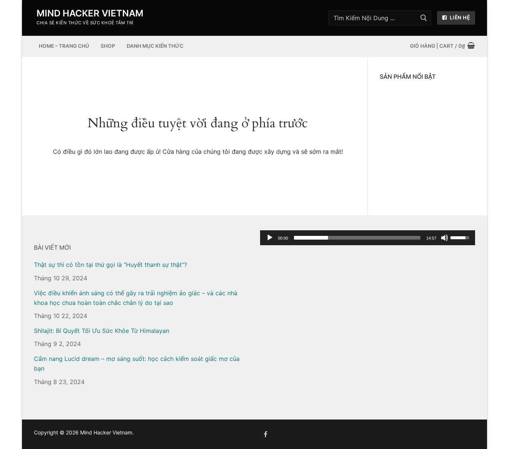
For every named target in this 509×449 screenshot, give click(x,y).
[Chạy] (270, 237)
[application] (367, 237)
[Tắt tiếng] (444, 237)
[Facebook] (266, 434)
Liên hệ (459, 18)
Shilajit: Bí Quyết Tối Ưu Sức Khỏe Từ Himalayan (101, 330)
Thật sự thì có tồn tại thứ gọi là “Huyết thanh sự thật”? (110, 264)
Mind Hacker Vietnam (90, 13)
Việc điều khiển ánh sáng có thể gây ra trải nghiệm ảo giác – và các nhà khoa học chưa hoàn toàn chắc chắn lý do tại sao (135, 297)
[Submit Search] (423, 18)
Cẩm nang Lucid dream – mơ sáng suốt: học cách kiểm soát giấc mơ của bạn (137, 363)
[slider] (357, 238)
